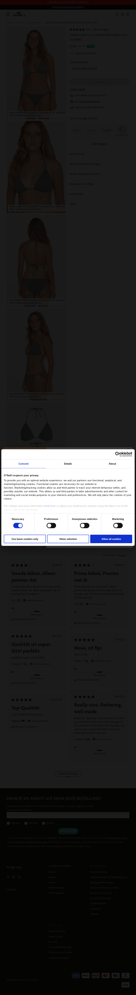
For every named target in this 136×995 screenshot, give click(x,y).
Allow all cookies (111, 539)
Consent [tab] (24, 463)
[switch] (51, 525)
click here (50, 506)
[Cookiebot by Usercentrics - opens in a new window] (117, 454)
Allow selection (68, 539)
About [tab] (112, 463)
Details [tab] (68, 463)
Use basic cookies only (25, 539)
